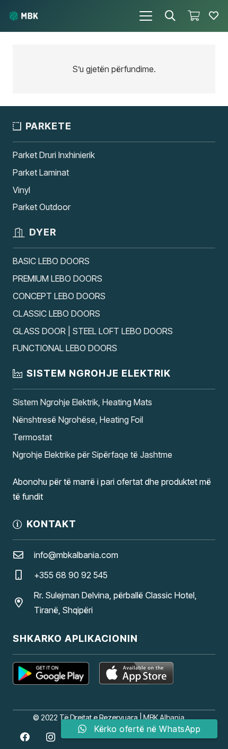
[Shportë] (193, 16)
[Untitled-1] (23, 16)
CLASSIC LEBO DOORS (56, 313)
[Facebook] (25, 737)
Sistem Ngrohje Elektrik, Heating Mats (82, 402)
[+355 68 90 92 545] (23, 575)
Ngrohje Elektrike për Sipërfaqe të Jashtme (92, 454)
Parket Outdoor (42, 207)
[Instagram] (51, 737)
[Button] (214, 16)
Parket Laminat (41, 172)
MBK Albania (164, 717)
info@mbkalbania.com (76, 555)
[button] (146, 16)
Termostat (32, 437)
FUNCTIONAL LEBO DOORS (65, 348)
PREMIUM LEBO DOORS (57, 278)
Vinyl (21, 190)
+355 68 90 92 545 (71, 575)
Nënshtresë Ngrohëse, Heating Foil (78, 419)
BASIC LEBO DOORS (51, 261)
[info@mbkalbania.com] (23, 555)
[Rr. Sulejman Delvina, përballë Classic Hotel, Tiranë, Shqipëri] (23, 602)
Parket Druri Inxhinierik (54, 155)
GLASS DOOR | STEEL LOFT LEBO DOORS (93, 331)
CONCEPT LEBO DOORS (59, 296)
